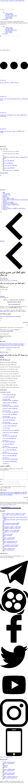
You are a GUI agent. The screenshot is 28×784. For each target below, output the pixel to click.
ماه (4, 148)
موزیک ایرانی (5, 207)
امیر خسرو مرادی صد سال (9, 345)
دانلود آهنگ (5, 195)
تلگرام (11, 330)
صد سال (2, 345)
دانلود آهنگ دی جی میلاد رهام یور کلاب (11, 169)
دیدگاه (1, 479)
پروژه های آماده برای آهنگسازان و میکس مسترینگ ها (14, 208)
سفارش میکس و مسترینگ (11, 15)
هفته (1, 148)
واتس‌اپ (8, 330)
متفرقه (4, 205)
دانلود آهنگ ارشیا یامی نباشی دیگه (10, 165)
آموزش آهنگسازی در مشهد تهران (10, 203)
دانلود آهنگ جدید (21, 299)
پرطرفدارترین (3, 392)
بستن (1, 337)
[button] (14, 359)
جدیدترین (8, 392)
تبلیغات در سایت (8, 18)
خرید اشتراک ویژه (6, 507)
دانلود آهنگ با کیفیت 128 (5, 316)
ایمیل (1, 483)
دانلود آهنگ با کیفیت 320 (15, 316)
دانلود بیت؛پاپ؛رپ (6, 194)
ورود (4, 19)
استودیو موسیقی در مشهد (8, 198)
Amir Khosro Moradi (7, 343)
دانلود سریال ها (6, 197)
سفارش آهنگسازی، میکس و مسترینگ (11, 204)
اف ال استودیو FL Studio (8, 202)
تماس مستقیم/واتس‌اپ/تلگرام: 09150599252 (11, 508)
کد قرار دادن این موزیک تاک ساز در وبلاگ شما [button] (10, 347)
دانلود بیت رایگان (8, 13)
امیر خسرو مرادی (18, 345)
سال (6, 148)
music (4, 192)
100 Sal (1, 343)
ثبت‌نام (6, 19)
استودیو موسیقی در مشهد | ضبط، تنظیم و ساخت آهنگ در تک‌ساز (15, 157)
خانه (3, 11)
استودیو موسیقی (8, 16)
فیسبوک (4, 330)
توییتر (1, 330)
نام (0, 481)
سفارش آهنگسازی (9, 14)
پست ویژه (5, 209)
